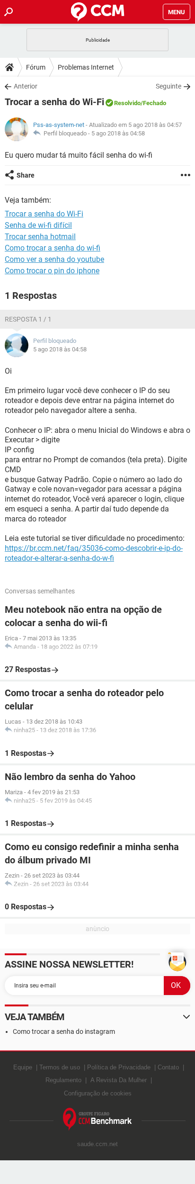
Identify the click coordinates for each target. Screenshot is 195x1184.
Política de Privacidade (119, 1067)
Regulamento (63, 1080)
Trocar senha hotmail (40, 236)
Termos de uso (59, 1067)
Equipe (22, 1067)
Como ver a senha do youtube (54, 259)
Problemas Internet (86, 67)
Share (26, 175)
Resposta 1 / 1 (28, 319)
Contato (168, 1067)
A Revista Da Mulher (118, 1080)
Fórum (35, 67)
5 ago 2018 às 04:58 (118, 133)
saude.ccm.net (97, 1144)
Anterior (25, 86)
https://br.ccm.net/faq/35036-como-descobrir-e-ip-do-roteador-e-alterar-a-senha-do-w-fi (94, 553)
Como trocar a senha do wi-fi (52, 247)
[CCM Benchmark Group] (97, 1119)
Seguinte (168, 86)
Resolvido (127, 103)
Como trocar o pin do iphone (52, 270)
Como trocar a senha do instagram (64, 1031)
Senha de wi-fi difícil (38, 225)
